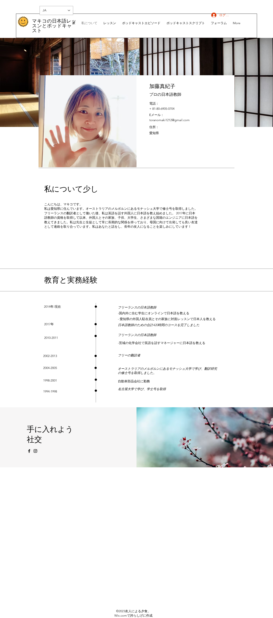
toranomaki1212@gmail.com (169, 120)
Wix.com (120, 615)
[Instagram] (35, 451)
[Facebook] (29, 451)
